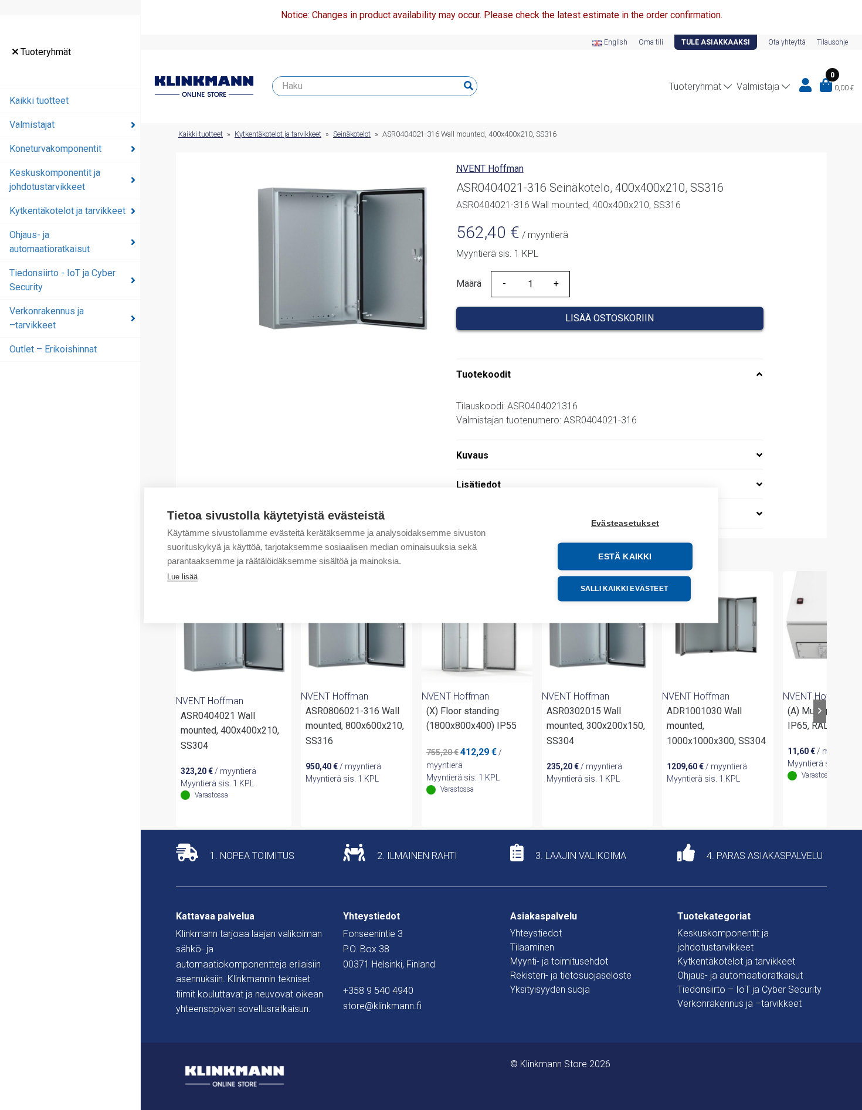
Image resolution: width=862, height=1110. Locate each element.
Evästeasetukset (625, 522)
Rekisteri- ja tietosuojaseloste (571, 975)
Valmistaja (758, 86)
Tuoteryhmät (44, 51)
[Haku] (468, 86)
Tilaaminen (532, 947)
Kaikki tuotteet (39, 100)
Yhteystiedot (536, 933)
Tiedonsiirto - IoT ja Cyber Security (62, 280)
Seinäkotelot (352, 134)
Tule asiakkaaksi (715, 42)
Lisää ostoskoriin (609, 318)
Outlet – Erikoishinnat (53, 349)
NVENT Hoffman (490, 168)
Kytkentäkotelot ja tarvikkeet (67, 210)
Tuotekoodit (483, 374)
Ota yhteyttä (787, 42)
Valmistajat (32, 124)
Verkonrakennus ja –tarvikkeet (46, 318)
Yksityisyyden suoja (550, 989)
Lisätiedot (478, 484)
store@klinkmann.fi (382, 1005)
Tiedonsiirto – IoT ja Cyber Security (749, 989)
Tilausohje (832, 42)
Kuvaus (472, 455)
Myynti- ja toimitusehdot (559, 961)
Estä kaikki (624, 556)
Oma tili (651, 42)
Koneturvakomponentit (55, 148)
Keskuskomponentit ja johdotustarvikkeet (54, 179)
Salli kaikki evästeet (624, 589)
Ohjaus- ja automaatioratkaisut (49, 241)
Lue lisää (182, 576)
